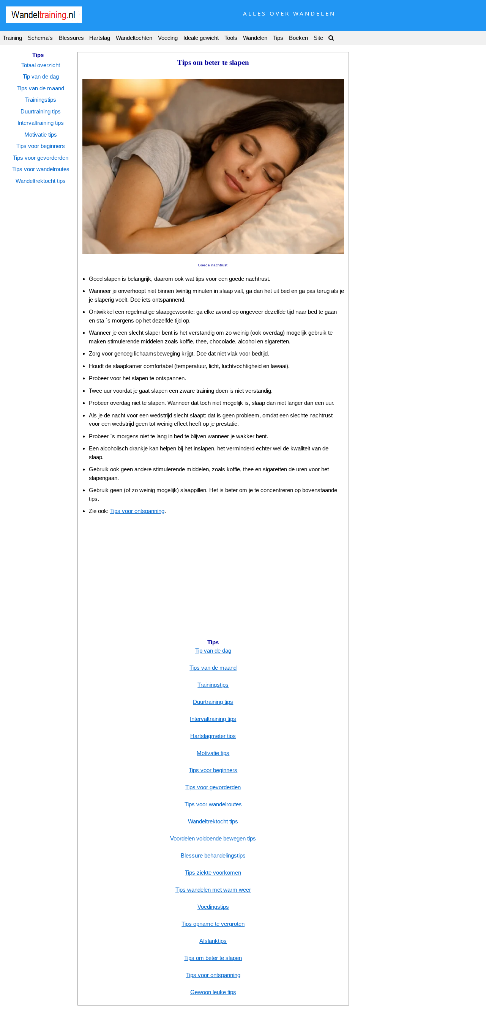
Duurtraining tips (41, 111)
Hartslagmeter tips (213, 736)
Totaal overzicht (40, 65)
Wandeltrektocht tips (41, 181)
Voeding (168, 38)
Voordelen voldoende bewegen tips (213, 838)
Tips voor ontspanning (137, 511)
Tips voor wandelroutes (40, 169)
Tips (278, 38)
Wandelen (255, 38)
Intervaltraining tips (40, 123)
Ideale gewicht (201, 38)
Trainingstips (40, 99)
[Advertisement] (213, 576)
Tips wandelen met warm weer (213, 889)
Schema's (40, 38)
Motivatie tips (40, 134)
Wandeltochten (134, 38)
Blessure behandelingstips (213, 855)
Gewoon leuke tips (213, 992)
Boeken (298, 38)
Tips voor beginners (40, 146)
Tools (230, 38)
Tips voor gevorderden (40, 157)
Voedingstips (213, 906)
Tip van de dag (41, 76)
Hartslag (99, 38)
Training (12, 38)
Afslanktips (213, 941)
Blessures (71, 38)
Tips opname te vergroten (213, 924)
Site (318, 38)
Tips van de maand (40, 88)
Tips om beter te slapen (213, 958)
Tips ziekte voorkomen (213, 872)
